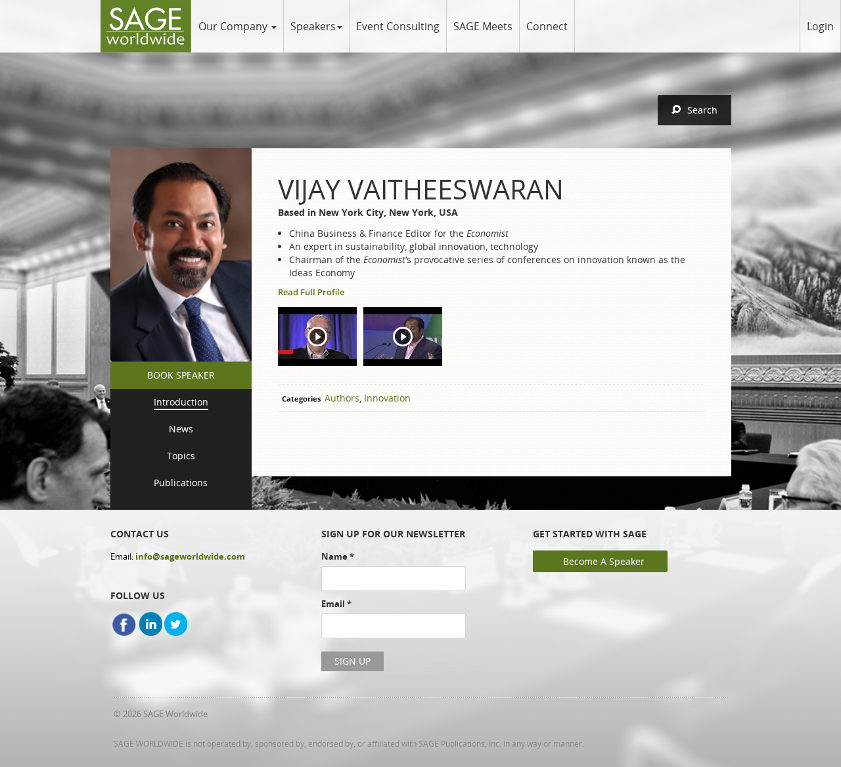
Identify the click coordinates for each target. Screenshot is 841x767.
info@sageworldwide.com (190, 556)
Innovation (387, 398)
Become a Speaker (604, 561)
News (181, 429)
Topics (181, 455)
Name (337, 556)
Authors (342, 398)
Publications (181, 482)
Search (702, 110)
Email (336, 604)
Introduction (181, 402)
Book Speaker (181, 375)
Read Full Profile (311, 292)
